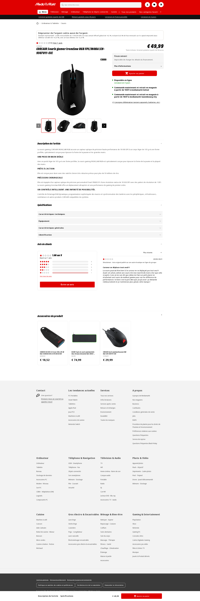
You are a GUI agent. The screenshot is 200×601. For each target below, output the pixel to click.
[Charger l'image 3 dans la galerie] (79, 126)
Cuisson (39, 524)
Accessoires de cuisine (76, 420)
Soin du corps (105, 536)
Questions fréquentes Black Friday (145, 443)
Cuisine (114, 12)
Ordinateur (75, 12)
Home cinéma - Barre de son (110, 471)
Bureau (39, 471)
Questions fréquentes (140, 435)
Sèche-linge (72, 524)
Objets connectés (74, 471)
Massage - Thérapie (107, 540)
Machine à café (41, 520)
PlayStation (137, 520)
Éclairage (103, 552)
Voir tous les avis (46, 276)
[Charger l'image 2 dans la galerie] (64, 126)
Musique (136, 552)
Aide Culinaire (41, 528)
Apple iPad (72, 408)
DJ (101, 488)
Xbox (134, 524)
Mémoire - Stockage (75, 479)
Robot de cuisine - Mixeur (45, 532)
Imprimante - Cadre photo (142, 471)
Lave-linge (72, 520)
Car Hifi (103, 492)
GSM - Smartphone (75, 463)
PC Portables (73, 396)
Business (136, 404)
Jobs (134, 416)
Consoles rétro (138, 536)
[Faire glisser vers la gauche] (38, 126)
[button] (42, 12)
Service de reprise (139, 439)
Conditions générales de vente (144, 412)
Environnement (105, 412)
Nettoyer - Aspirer (106, 520)
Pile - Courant (73, 483)
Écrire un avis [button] (67, 284)
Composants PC (42, 500)
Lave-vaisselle (73, 536)
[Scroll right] (161, 12)
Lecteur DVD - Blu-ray (108, 496)
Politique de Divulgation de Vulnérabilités (79, 580)
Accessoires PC (41, 479)
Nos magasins (138, 400)
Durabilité (103, 416)
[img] (108, 259)
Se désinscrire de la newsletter (88, 585)
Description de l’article (48, 596)
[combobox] (100, 5)
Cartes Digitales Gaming (141, 540)
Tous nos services (106, 396)
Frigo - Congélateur (75, 532)
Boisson (39, 536)
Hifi (101, 467)
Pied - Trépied (137, 475)
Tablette (39, 467)
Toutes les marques (107, 420)
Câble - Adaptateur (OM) (45, 492)
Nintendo (136, 528)
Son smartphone (74, 475)
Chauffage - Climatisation (109, 548)
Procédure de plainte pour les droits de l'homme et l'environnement (146, 425)
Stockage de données (44, 475)
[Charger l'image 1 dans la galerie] (48, 126)
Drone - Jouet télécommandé (143, 479)
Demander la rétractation (114, 585)
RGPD (135, 420)
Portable (103, 479)
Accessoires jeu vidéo (140, 544)
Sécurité (71, 488)
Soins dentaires (106, 532)
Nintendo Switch (74, 424)
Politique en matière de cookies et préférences (55, 585)
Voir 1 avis (57, 43)
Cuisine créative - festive (45, 544)
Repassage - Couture (108, 524)
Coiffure (103, 528)
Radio (102, 483)
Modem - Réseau (42, 483)
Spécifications (66, 596)
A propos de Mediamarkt (141, 396)
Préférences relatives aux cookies (145, 431)
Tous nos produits (128, 12)
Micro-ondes (40, 540)
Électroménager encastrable (78, 540)
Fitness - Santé (105, 544)
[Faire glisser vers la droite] (104, 126)
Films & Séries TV (139, 548)
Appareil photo (138, 463)
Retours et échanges (107, 408)
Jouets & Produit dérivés (141, 556)
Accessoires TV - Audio (108, 500)
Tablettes (71, 404)
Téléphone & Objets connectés (95, 12)
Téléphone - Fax (74, 467)
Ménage (64, 12)
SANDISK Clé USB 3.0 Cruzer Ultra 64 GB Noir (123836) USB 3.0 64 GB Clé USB (52, 353)
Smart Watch (72, 400)
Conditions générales (42, 580)
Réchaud (39, 548)
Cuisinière (72, 528)
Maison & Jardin (105, 556)
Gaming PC (136, 532)
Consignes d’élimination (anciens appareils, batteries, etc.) (137, 102)
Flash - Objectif (138, 467)
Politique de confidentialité (58, 580)
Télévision (54, 12)
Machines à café (74, 416)
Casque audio (105, 475)
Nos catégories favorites (149, 12)
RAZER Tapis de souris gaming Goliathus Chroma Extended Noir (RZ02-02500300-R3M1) (83, 353)
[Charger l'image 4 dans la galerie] (94, 126)
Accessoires (104, 560)
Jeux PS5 (71, 412)
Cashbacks (136, 408)
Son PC (38, 488)
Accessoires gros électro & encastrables (82, 544)
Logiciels (39, 496)
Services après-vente (108, 404)
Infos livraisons (105, 400)
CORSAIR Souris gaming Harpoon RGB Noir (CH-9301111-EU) (114, 353)
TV (101, 463)
